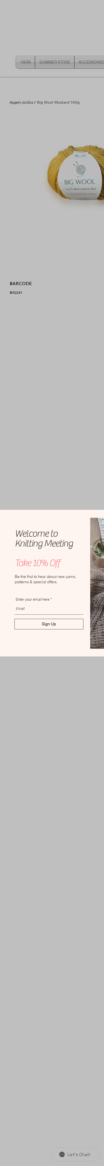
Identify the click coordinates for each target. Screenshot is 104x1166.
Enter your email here (32, 599)
